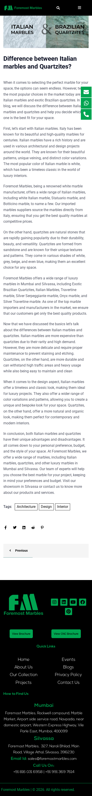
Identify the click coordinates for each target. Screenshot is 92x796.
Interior (62, 507)
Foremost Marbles (66, 451)
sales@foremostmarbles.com (52, 759)
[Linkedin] (63, 602)
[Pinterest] (68, 611)
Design (46, 507)
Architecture (26, 507)
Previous (21, 550)
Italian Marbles (47, 290)
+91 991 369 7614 (59, 772)
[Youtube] (73, 602)
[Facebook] (82, 602)
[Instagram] (54, 602)
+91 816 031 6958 (28, 772)
